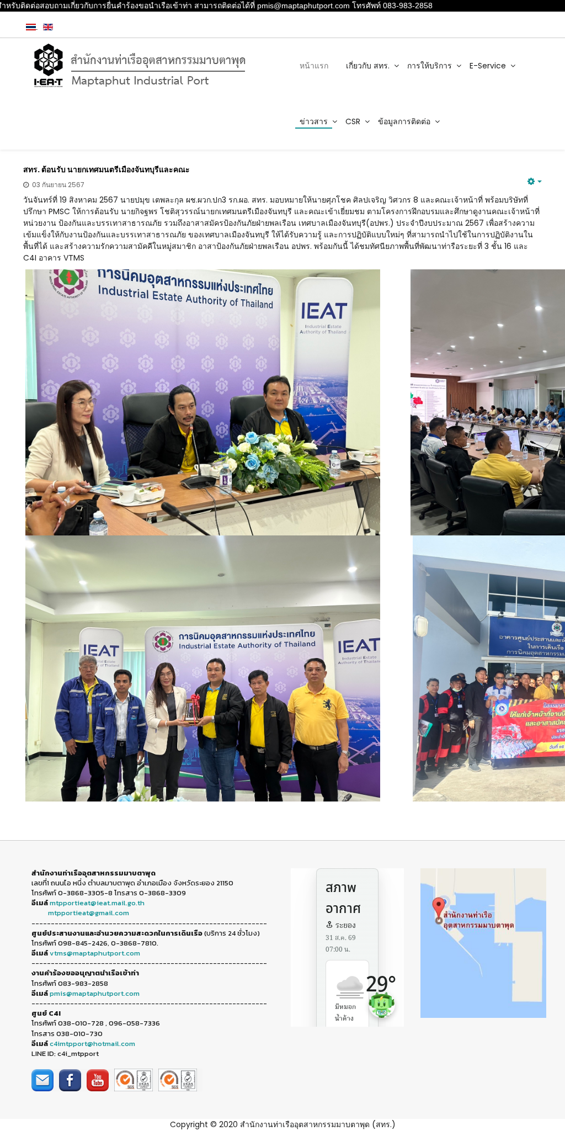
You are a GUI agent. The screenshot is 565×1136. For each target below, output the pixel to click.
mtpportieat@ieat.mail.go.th (97, 903)
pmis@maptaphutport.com (95, 993)
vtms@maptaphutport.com (95, 953)
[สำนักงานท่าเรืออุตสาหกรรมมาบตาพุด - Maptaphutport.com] (148, 65)
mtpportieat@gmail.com (88, 912)
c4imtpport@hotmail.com (92, 1043)
